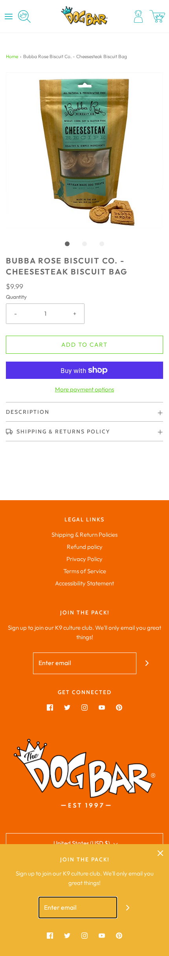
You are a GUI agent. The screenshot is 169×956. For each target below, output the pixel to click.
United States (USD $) (82, 843)
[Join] (147, 663)
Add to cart (84, 344)
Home (12, 56)
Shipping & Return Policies (84, 534)
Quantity (16, 296)
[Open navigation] (8, 16)
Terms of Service (84, 571)
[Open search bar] (24, 16)
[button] (84, 150)
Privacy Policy (84, 559)
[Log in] (138, 16)
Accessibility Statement (84, 583)
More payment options (84, 389)
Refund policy (85, 546)
